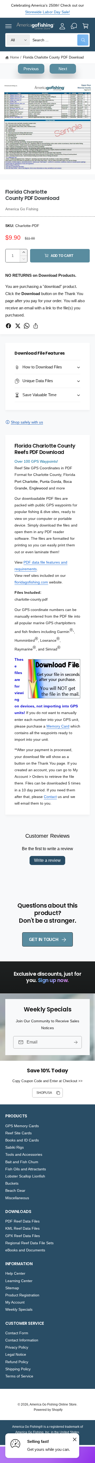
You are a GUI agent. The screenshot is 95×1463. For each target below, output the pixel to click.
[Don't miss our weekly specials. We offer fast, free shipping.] (74, 26)
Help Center (15, 1273)
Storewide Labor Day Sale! (47, 12)
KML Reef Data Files (22, 1228)
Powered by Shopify (48, 1409)
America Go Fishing (21, 209)
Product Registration (22, 1295)
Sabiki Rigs (14, 1147)
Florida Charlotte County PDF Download (53, 57)
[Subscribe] (76, 1042)
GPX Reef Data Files (22, 1236)
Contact (50, 797)
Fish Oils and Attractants (25, 1169)
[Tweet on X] (18, 326)
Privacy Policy (16, 1347)
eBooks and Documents (25, 1250)
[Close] (74, 1439)
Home (14, 57)
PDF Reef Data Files (22, 1221)
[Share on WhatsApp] (26, 326)
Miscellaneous (17, 1198)
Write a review (47, 860)
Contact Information (21, 1340)
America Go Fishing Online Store (53, 1404)
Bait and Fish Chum (21, 1162)
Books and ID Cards (22, 1140)
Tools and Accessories (23, 1154)
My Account (15, 1302)
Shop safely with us (27, 422)
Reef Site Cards (18, 1133)
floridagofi (23, 582)
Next (63, 68)
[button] (8, 26)
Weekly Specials (18, 1309)
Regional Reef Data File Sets (29, 1243)
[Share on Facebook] (8, 326)
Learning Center (18, 1281)
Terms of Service (19, 1376)
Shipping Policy (18, 1369)
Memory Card (57, 726)
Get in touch (44, 939)
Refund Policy (16, 1362)
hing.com (40, 582)
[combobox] (60, 40)
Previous (31, 68)
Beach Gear (15, 1190)
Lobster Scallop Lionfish (25, 1176)
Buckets (11, 1183)
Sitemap (12, 1288)
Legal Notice (15, 1354)
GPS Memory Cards (22, 1126)
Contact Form (16, 1333)
